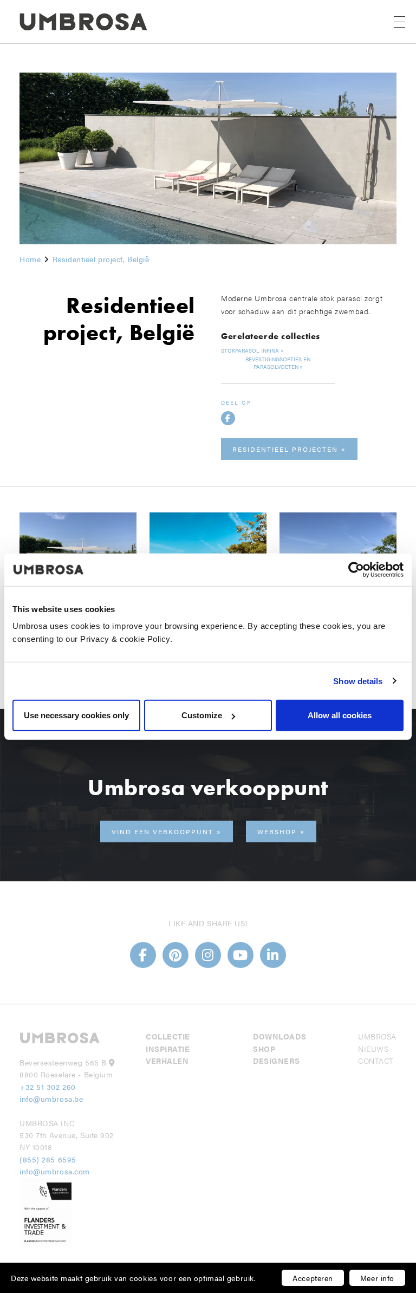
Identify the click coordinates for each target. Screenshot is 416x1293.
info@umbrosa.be (51, 1098)
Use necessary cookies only (76, 715)
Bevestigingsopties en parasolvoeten (277, 363)
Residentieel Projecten (285, 449)
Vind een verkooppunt (162, 831)
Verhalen (167, 1060)
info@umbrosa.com (55, 1171)
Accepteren (312, 1277)
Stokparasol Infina (250, 350)
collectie (168, 1036)
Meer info (377, 1277)
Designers (276, 1060)
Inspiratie (168, 1048)
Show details (357, 680)
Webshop (277, 831)
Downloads (279, 1036)
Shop (264, 1048)
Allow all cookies (340, 715)
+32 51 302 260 (48, 1086)
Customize (201, 715)
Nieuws (373, 1048)
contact (376, 1060)
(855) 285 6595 (49, 1159)
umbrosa (377, 1036)
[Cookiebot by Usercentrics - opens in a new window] (356, 569)
